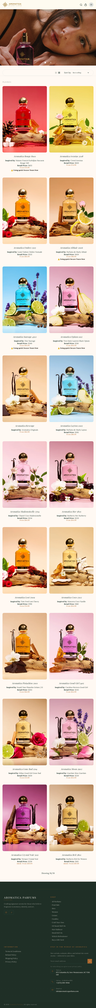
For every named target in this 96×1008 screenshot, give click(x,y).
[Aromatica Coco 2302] (71, 560)
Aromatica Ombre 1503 (25, 247)
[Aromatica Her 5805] (71, 474)
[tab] (45, 63)
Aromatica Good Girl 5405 (71, 683)
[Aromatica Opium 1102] (71, 299)
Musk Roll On (57, 933)
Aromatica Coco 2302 (71, 597)
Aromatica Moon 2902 (71, 769)
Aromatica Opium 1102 (71, 336)
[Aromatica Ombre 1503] (24, 211)
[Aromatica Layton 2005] (71, 388)
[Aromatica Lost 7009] (24, 560)
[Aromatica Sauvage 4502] (24, 299)
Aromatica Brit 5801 (71, 854)
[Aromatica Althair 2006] (71, 211)
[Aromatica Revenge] (24, 388)
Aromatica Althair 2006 (71, 247)
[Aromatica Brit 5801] (71, 818)
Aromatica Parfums (16, 1004)
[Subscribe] (90, 961)
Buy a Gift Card (58, 940)
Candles (55, 919)
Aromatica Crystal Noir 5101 (24, 854)
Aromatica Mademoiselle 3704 (24, 511)
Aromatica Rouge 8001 (25, 156)
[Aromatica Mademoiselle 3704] (24, 474)
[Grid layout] (59, 73)
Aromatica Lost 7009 (25, 597)
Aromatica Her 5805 (71, 511)
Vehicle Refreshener (60, 936)
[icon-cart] (85, 4)
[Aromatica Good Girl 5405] (71, 646)
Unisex (54, 915)
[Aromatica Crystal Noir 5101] (24, 818)
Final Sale (56, 905)
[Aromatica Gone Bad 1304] (24, 732)
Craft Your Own (58, 922)
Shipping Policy (11, 958)
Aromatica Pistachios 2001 (25, 683)
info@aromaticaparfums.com (67, 991)
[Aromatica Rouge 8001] (24, 119)
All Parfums (56, 902)
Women (55, 912)
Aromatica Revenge (24, 425)
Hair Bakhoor (57, 929)
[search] (81, 4)
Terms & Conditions (13, 951)
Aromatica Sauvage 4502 (24, 336)
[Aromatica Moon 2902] (71, 732)
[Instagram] (6, 912)
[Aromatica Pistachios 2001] (24, 646)
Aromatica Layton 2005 (71, 425)
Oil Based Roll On (59, 926)
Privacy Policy (11, 962)
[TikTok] (12, 912)
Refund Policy (10, 955)
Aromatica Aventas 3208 (71, 156)
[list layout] (56, 73)
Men (53, 908)
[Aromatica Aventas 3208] (71, 119)
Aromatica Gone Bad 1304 (24, 769)
